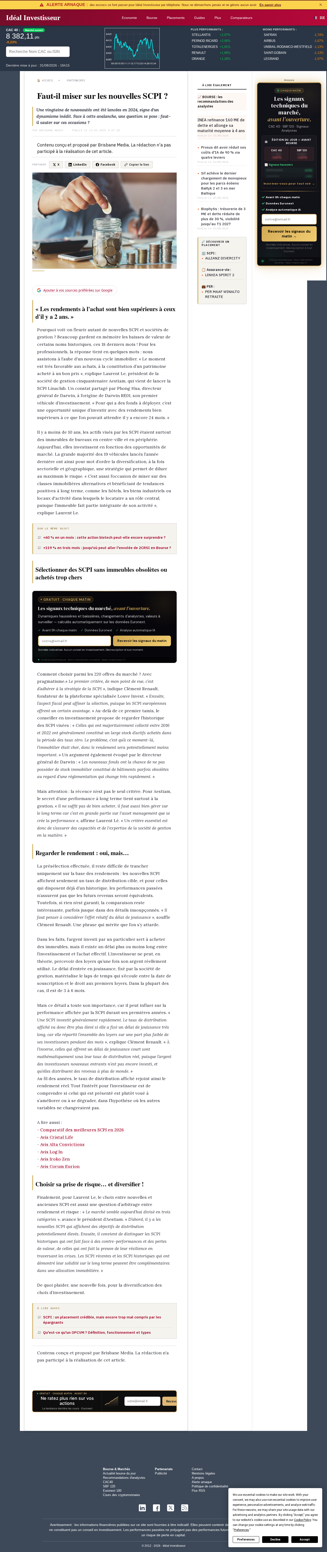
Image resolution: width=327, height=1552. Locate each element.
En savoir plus (270, 5)
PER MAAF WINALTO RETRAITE (222, 294)
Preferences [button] (241, 1530)
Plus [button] (217, 18)
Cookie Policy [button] (302, 1520)
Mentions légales (203, 1473)
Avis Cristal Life (56, 1137)
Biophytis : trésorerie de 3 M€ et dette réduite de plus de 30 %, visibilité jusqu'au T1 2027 (223, 216)
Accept (305, 1539)
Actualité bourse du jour (119, 1473)
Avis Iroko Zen (55, 1159)
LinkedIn (80, 164)
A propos (198, 1477)
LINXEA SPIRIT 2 (219, 275)
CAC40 (108, 1482)
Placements (176, 18)
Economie (129, 18)
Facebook (108, 164)
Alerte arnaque (202, 1482)
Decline (275, 1539)
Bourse (152, 18)
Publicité (161, 1473)
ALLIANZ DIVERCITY (222, 258)
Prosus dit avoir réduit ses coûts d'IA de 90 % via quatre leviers (223, 152)
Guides (199, 18)
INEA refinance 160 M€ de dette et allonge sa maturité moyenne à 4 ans (221, 125)
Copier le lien (139, 164)
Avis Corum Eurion (60, 1166)
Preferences (246, 1539)
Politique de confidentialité (210, 1486)
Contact (197, 1469)
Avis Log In (51, 1151)
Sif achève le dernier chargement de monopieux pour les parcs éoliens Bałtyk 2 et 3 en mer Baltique (224, 183)
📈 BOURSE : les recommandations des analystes (215, 101)
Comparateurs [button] (241, 18)
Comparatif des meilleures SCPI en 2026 (82, 1129)
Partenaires (76, 80)
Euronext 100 (112, 1490)
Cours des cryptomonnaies (121, 1495)
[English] (322, 17)
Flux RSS (198, 1490)
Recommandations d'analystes (124, 1477)
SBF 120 (109, 1486)
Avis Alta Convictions (62, 1144)
